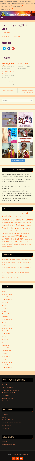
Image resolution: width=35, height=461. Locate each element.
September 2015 (7, 319)
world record (7, 247)
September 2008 (7, 368)
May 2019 (5, 297)
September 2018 (7, 300)
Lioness (9, 233)
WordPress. (24, 454)
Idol (20, 228)
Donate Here (6, 401)
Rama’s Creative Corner (9, 392)
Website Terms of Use (8, 444)
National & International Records (11, 423)
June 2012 (5, 339)
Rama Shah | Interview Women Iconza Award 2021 (17, 259)
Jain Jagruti (29, 228)
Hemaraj (16, 228)
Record (26, 239)
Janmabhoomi (6, 231)
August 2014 (5, 322)
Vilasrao (18, 244)
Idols (12, 84)
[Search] (31, 101)
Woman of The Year (25, 244)
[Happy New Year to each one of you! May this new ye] (25, 119)
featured (23, 217)
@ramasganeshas (19, 160)
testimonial (4, 244)
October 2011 (6, 353)
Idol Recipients (6, 425)
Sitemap (4, 442)
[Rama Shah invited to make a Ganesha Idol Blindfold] (9, 119)
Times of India (11, 244)
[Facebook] (27, 12)
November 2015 (6, 317)
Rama (15, 84)
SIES (11, 241)
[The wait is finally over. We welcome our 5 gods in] (25, 135)
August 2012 (5, 336)
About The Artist (6, 6)
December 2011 (7, 351)
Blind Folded (11, 82)
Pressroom (6, 32)
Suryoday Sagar (26, 241)
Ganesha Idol (19, 219)
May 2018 (5, 302)
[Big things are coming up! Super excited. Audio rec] (9, 150)
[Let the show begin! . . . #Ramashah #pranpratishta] (9, 135)
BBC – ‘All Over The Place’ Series (11, 278)
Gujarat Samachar (23, 82)
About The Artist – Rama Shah (10, 390)
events (18, 217)
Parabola (17, 454)
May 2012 (5, 342)
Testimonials (5, 428)
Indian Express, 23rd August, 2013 (8, 64)
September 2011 (7, 356)
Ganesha (17, 82)
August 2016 (5, 308)
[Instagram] (30, 12)
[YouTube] (33, 12)
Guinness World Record (24, 222)
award (19, 214)
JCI (11, 231)
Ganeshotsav (9, 222)
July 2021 (4, 291)
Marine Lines (15, 233)
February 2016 (6, 314)
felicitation (30, 217)
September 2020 (7, 294)
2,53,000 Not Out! (7, 90)
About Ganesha (17, 6)
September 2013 (7, 328)
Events (4, 417)
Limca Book (16, 231)
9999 (10, 214)
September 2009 (7, 362)
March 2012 (5, 345)
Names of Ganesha (7, 387)
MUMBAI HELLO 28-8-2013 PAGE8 (12, 36)
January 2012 (6, 348)
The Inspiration (6, 395)
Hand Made (14, 225)
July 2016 (4, 311)
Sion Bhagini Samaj (17, 241)
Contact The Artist (6, 9)
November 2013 (6, 325)
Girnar (15, 222)
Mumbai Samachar (24, 233)
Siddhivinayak (5, 241)
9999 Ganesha (14, 214)
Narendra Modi (6, 236)
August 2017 (5, 305)
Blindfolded (13, 217)
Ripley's (30, 239)
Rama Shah (17, 238)
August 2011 (5, 359)
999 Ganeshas (5, 214)
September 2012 (7, 334)
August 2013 (5, 331)
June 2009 (5, 365)
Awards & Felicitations (8, 420)
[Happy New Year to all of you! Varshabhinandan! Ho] (25, 150)
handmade (5, 225)
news (12, 236)
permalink (29, 84)
